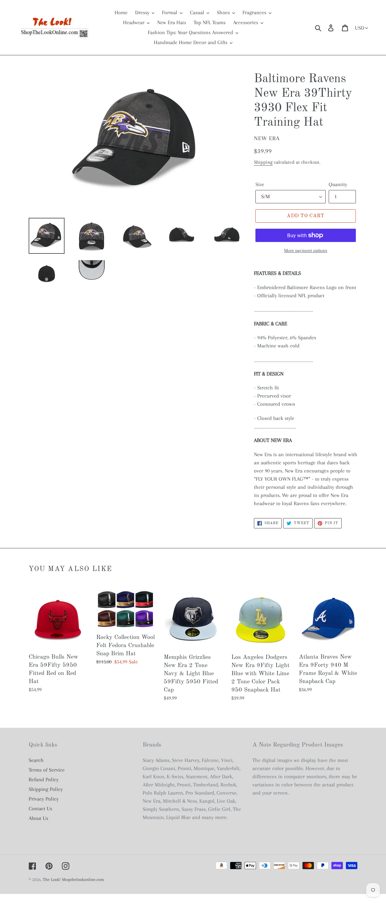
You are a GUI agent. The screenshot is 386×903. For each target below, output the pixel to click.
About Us (38, 818)
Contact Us (40, 808)
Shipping (263, 162)
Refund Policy (44, 779)
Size (259, 184)
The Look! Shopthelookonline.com (73, 879)
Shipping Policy (46, 789)
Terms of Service (47, 770)
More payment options (305, 250)
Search (36, 760)
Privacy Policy (44, 799)
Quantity (338, 184)
